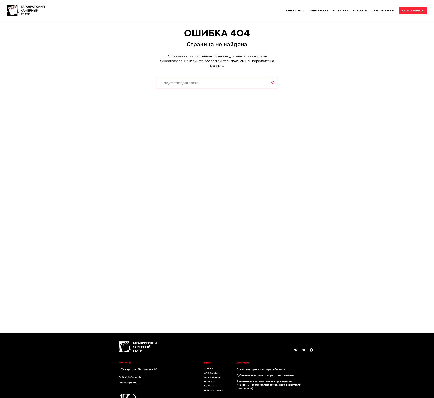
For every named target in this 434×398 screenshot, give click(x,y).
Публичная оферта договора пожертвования (265, 375)
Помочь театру (383, 10)
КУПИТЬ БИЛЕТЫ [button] (413, 10)
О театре (209, 381)
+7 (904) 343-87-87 (130, 376)
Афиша (208, 368)
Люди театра (318, 10)
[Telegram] (304, 350)
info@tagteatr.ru (129, 382)
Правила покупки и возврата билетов (260, 369)
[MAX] (311, 350)
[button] (303, 11)
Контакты (360, 10)
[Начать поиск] (273, 83)
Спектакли (211, 373)
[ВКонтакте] (296, 350)
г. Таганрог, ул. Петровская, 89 (138, 369)
